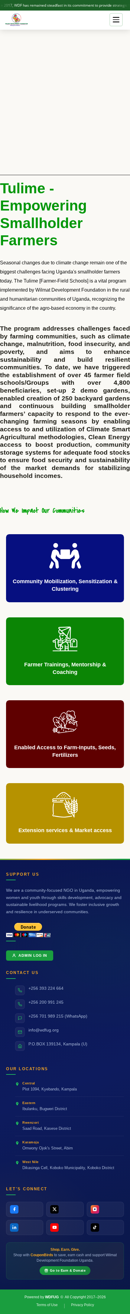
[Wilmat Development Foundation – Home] (17, 19)
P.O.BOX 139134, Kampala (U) (57, 1044)
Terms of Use (47, 1305)
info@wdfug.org (43, 1030)
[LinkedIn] (24, 1227)
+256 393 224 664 (45, 988)
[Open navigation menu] (116, 19)
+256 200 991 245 (45, 1002)
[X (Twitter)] (64, 1209)
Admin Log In (32, 955)
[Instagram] (105, 1209)
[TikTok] (105, 1227)
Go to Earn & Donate (68, 1270)
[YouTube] (64, 1227)
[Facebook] (24, 1209)
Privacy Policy (82, 1305)
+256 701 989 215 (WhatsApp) (57, 1016)
